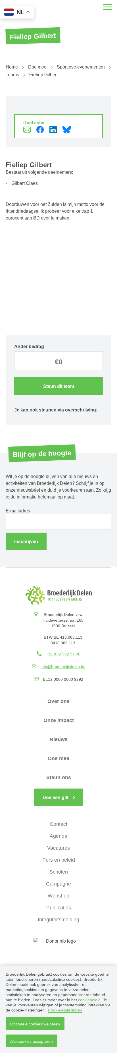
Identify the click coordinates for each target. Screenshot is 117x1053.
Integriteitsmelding (58, 919)
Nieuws (59, 739)
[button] (107, 7)
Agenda (58, 836)
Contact (58, 824)
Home (12, 67)
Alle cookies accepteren (31, 1041)
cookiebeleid (89, 1000)
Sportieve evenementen (81, 67)
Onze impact (58, 720)
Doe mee (37, 67)
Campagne (58, 884)
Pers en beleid (58, 860)
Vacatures (58, 848)
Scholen (58, 872)
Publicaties (58, 908)
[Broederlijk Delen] (59, 595)
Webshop (58, 896)
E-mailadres (18, 510)
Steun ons (58, 777)
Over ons (58, 701)
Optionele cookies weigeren (35, 1024)
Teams (12, 74)
